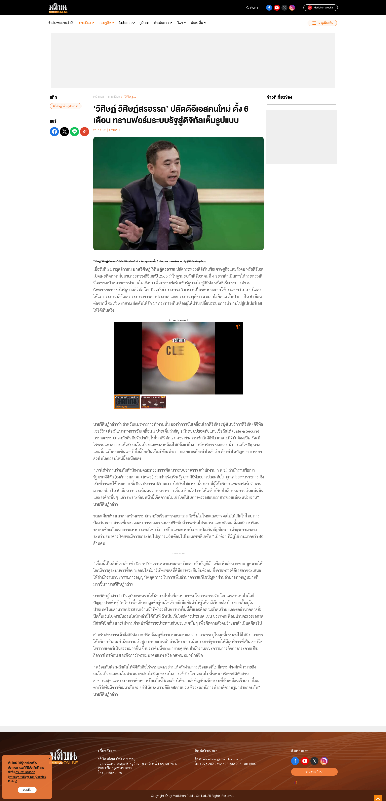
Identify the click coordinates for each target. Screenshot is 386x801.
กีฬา (180, 23)
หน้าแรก (98, 97)
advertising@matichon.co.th (222, 759)
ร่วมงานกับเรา (314, 772)
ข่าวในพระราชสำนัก (61, 23)
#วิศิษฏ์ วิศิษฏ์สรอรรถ (65, 106)
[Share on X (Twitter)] (64, 131)
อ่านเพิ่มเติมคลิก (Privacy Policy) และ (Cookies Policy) (27, 777)
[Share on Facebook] (54, 131)
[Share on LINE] (74, 131)
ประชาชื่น (197, 23)
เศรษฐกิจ (105, 23)
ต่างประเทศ (161, 23)
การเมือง (85, 23)
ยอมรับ (27, 789)
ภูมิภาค (144, 23)
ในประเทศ (125, 23)
